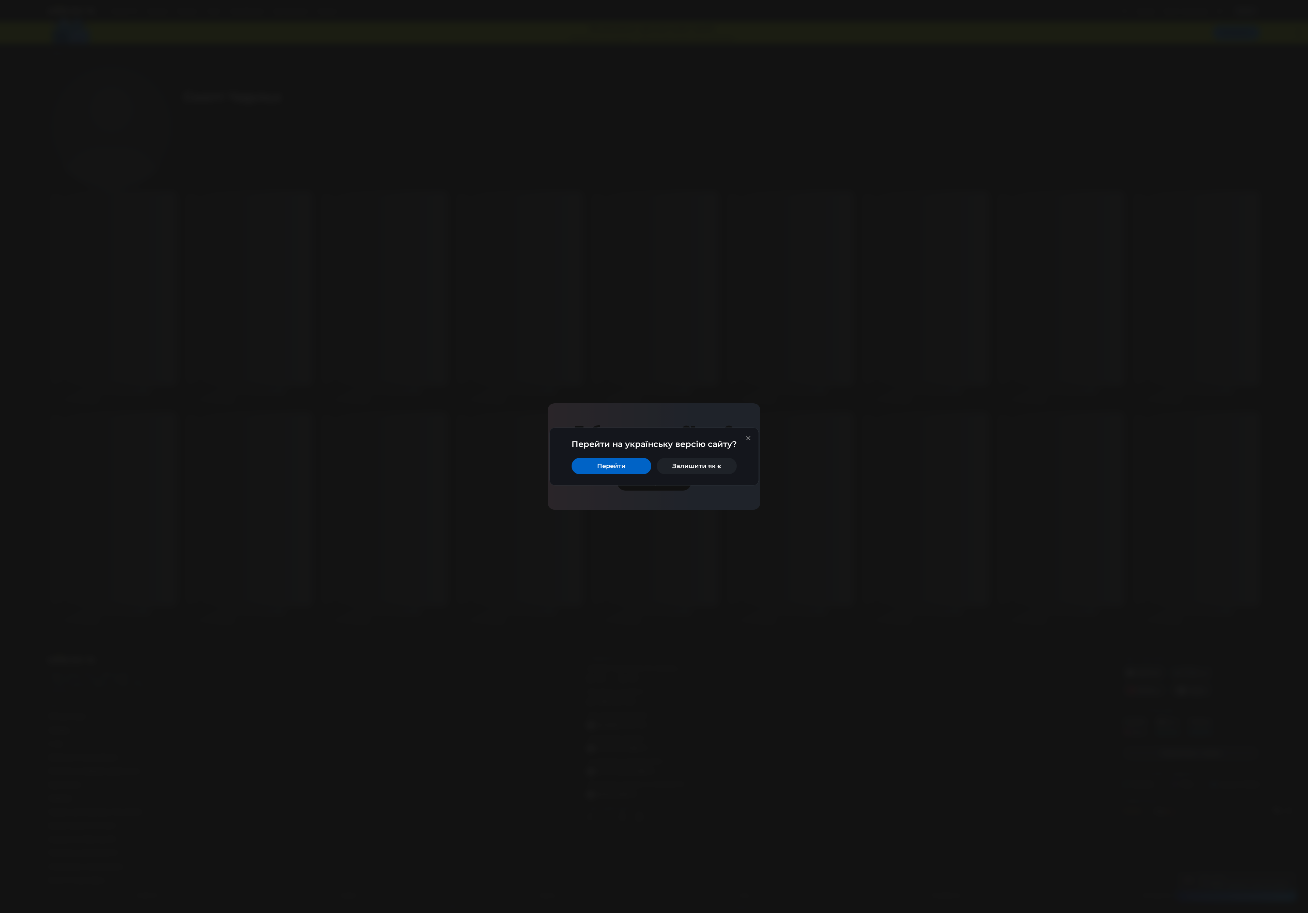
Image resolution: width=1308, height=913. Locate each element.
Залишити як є (696, 466)
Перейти (611, 466)
